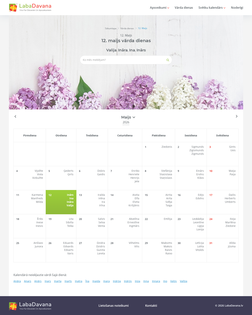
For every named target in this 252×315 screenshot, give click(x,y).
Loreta (101, 253)
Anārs (38, 281)
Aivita (135, 195)
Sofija (168, 202)
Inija (137, 281)
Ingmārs (134, 226)
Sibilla (69, 222)
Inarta (57, 281)
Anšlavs (38, 243)
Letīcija (199, 243)
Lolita (200, 246)
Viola (40, 174)
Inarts (68, 281)
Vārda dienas (184, 8)
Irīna (102, 205)
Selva (102, 222)
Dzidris (100, 246)
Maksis (168, 246)
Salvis (101, 219)
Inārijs (128, 281)
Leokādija (198, 219)
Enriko (135, 170)
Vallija (183, 281)
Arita (169, 198)
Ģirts (70, 174)
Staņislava (166, 174)
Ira (103, 202)
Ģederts (68, 170)
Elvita (136, 202)
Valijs (173, 281)
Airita (168, 195)
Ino (165, 281)
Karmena (37, 195)
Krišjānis (134, 205)
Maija (232, 170)
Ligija (200, 226)
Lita (71, 219)
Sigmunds (197, 146)
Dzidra (101, 243)
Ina (132, 50)
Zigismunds (196, 150)
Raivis (168, 250)
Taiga (169, 205)
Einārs (200, 170)
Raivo (168, 253)
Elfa (137, 198)
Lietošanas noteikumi (114, 306)
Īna (87, 281)
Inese (39, 222)
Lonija (200, 229)
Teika (70, 226)
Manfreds (37, 198)
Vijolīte (39, 170)
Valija (111, 50)
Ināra (123, 50)
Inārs (141, 50)
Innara (156, 281)
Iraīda (101, 195)
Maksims (166, 243)
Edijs (201, 195)
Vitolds (200, 250)
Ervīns (200, 174)
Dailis (232, 195)
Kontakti (151, 306)
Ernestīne (133, 222)
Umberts (230, 202)
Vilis (136, 246)
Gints (232, 146)
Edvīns (200, 198)
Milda (39, 202)
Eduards (68, 243)
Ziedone (231, 226)
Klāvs (200, 177)
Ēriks (40, 219)
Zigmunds (197, 153)
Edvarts (68, 250)
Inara (106, 281)
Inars (48, 281)
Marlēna (230, 222)
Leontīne (198, 222)
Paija (233, 174)
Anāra (17, 281)
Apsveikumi (158, 8)
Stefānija (166, 170)
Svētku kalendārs (211, 8)
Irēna (102, 198)
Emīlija (168, 219)
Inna (146, 281)
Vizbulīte (37, 177)
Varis (70, 253)
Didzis (101, 170)
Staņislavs (166, 177)
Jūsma (232, 246)
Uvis (233, 150)
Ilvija (233, 219)
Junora (39, 246)
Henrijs (134, 177)
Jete (137, 181)
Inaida (96, 281)
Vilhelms (134, 243)
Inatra (78, 281)
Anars (27, 281)
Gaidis (101, 174)
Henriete (134, 174)
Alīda (232, 243)
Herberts (230, 198)
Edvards (68, 246)
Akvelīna (134, 219)
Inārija (117, 281)
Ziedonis (167, 146)
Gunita (101, 250)
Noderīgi (237, 8)
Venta (101, 226)
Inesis (39, 226)
